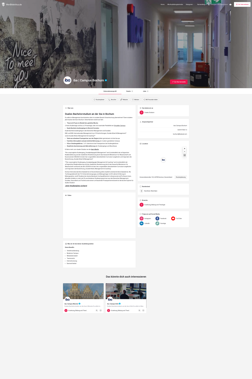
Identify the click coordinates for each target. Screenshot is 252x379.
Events (129, 91)
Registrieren (224, 4)
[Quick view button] (96, 310)
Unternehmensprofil (110, 91)
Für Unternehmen (243, 4)
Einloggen (214, 4)
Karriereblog (201, 4)
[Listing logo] (67, 80)
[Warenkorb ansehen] (230, 4)
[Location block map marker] (163, 160)
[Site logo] (11, 4)
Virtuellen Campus (119, 125)
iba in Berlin (95, 149)
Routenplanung (181, 177)
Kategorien (189, 4)
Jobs (145, 91)
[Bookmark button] (100, 310)
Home (162, 4)
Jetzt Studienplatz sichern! (76, 186)
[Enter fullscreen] (184, 155)
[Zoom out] (184, 151)
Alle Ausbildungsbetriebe (175, 4)
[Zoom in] (184, 148)
